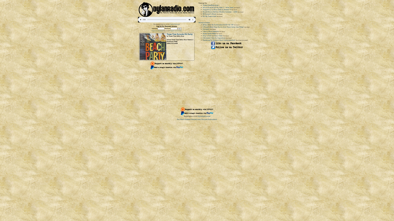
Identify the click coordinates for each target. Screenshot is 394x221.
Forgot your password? (157, 30)
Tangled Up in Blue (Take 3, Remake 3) (217, 10)
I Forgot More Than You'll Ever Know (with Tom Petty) (223, 27)
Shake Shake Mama (209, 34)
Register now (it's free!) (176, 30)
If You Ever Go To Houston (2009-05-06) (218, 25)
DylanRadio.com (204, 116)
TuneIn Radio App (175, 24)
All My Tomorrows (209, 16)
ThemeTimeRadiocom (210, 5)
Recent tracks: (204, 23)
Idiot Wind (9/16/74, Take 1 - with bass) (218, 7)
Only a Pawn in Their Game (213, 36)
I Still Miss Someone (211, 31)
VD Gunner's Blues (209, 14)
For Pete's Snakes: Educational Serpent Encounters (197, 119)
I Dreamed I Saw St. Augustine (214, 38)
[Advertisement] (197, 88)
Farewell (206, 29)
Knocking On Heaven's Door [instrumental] (219, 40)
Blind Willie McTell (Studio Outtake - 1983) (220, 12)
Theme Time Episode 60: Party (180, 34)
